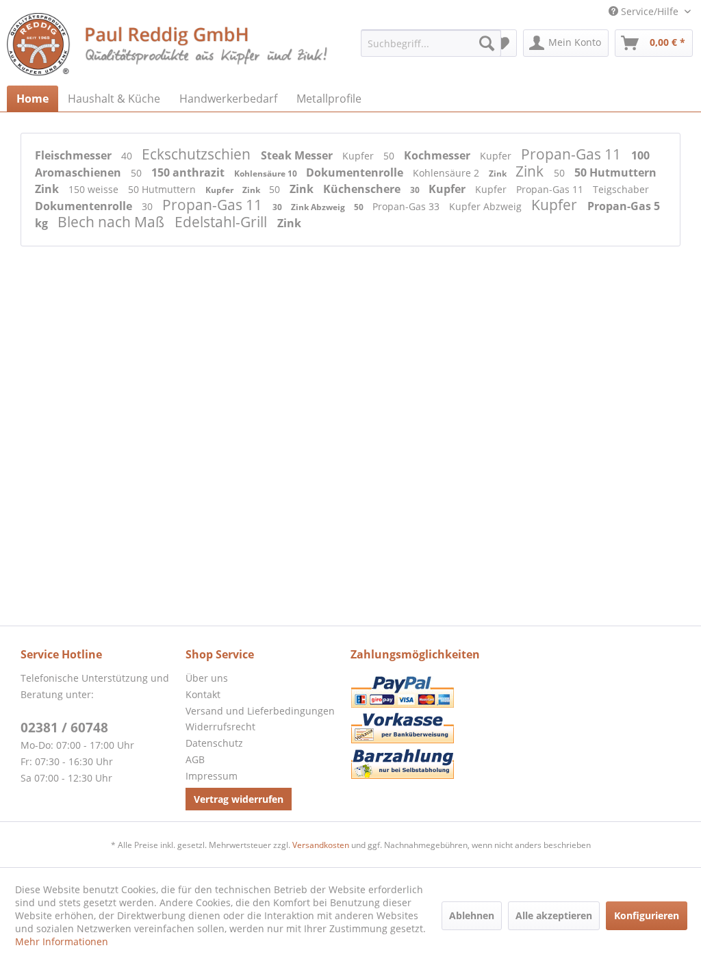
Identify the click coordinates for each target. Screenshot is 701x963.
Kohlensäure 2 (447, 172)
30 (416, 190)
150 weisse (94, 189)
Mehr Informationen (61, 941)
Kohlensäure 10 (266, 173)
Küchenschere (363, 188)
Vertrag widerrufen (238, 799)
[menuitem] (431, 43)
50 (390, 155)
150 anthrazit (189, 172)
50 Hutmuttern (615, 172)
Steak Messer (298, 155)
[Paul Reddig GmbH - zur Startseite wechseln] (168, 46)
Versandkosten (320, 845)
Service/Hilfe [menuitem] (649, 11)
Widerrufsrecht (220, 726)
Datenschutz (214, 742)
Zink (499, 173)
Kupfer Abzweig (486, 206)
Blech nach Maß (113, 221)
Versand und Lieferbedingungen (260, 710)
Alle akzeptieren (553, 915)
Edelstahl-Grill (222, 221)
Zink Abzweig (319, 207)
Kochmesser (438, 155)
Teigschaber (621, 189)
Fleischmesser (74, 155)
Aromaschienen (79, 172)
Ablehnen (471, 915)
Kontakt (203, 694)
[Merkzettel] (502, 43)
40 (128, 155)
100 (640, 155)
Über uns (207, 677)
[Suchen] (486, 43)
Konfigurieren (646, 915)
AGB (195, 759)
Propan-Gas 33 (407, 206)
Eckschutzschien (198, 154)
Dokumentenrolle (356, 172)
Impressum (212, 775)
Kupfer (359, 155)
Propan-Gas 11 (572, 154)
